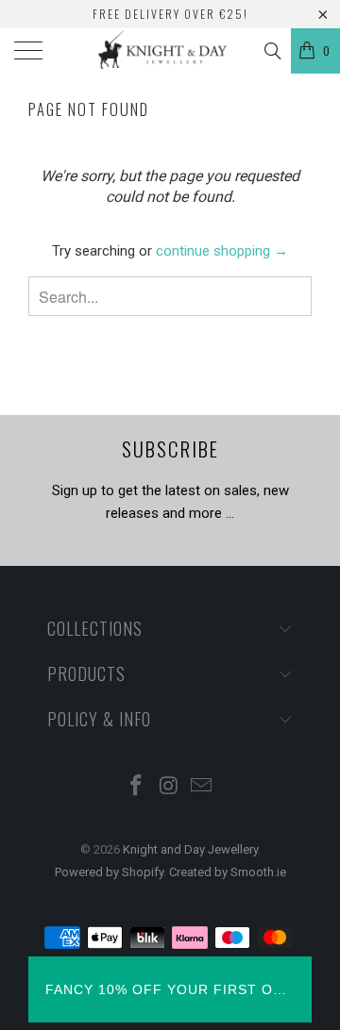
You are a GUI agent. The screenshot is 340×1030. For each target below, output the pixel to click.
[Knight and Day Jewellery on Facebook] (136, 787)
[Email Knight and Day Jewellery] (202, 787)
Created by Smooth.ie (227, 872)
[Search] (271, 51)
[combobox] (170, 296)
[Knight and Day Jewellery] (170, 51)
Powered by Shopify (109, 872)
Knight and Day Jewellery (190, 849)
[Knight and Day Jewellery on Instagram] (169, 787)
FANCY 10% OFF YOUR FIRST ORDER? (170, 989)
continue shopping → (222, 250)
